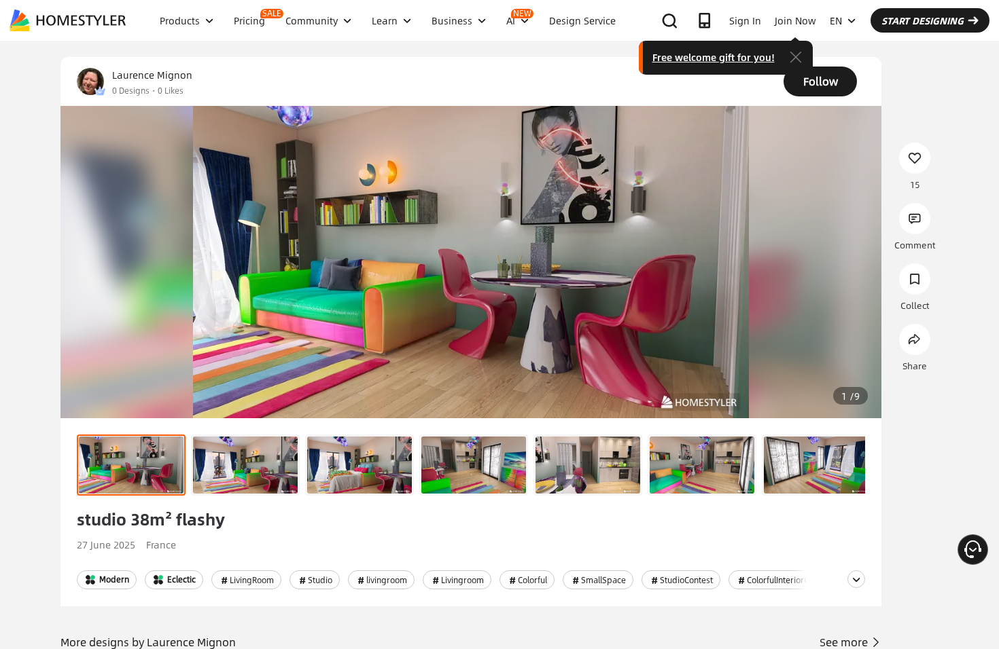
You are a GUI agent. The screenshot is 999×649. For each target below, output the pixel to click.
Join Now (795, 20)
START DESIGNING (922, 20)
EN (836, 20)
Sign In (745, 20)
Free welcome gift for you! (713, 57)
